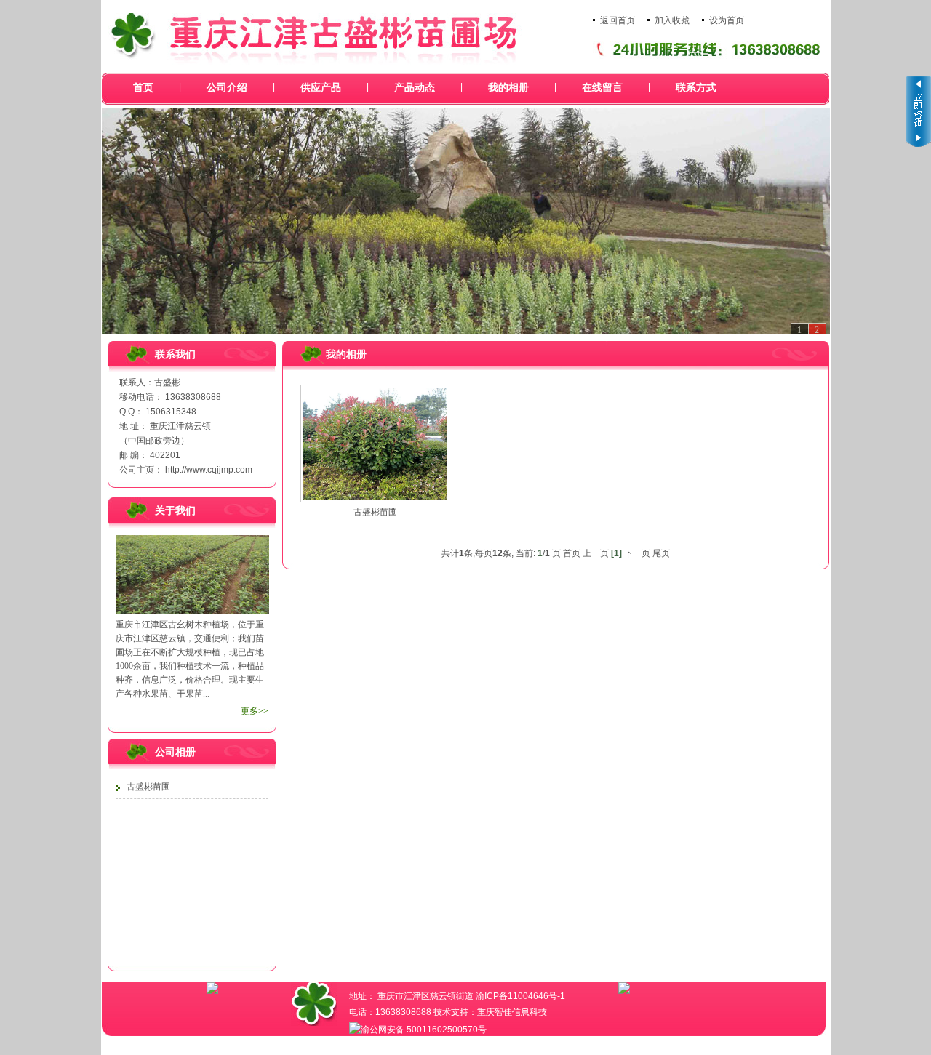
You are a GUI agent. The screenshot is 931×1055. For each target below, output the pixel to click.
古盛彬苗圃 (148, 787)
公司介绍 (227, 87)
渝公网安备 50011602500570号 (424, 1029)
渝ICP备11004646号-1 (520, 996)
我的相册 (508, 87)
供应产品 (320, 87)
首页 (143, 87)
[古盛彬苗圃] (374, 443)
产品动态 (414, 87)
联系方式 (696, 87)
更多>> (254, 711)
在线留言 (602, 87)
